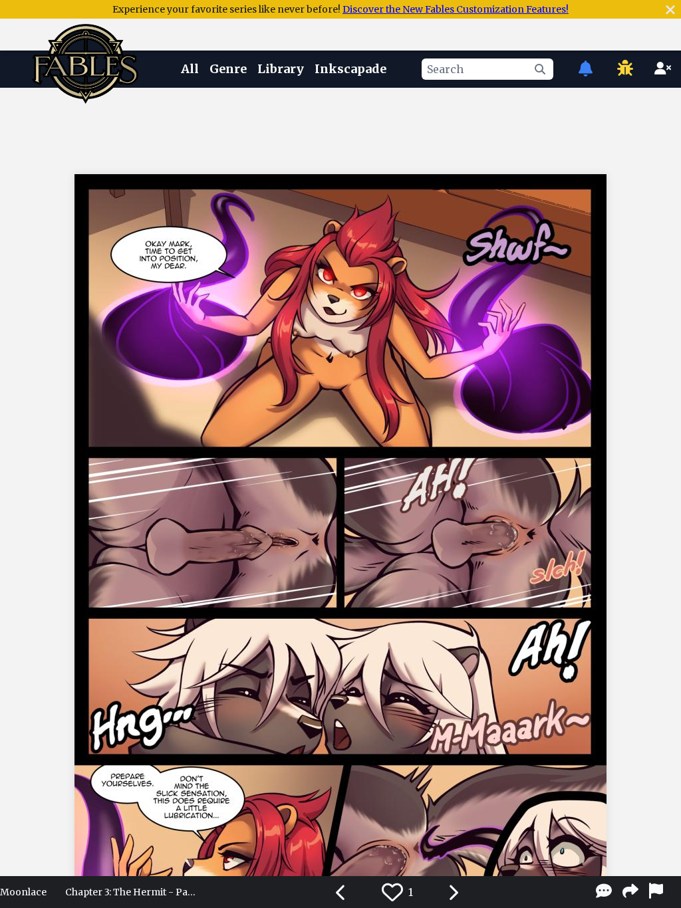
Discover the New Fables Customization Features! (455, 9)
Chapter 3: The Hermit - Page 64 (131, 892)
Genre (228, 68)
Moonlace (23, 892)
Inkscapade (350, 68)
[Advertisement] (340, 128)
